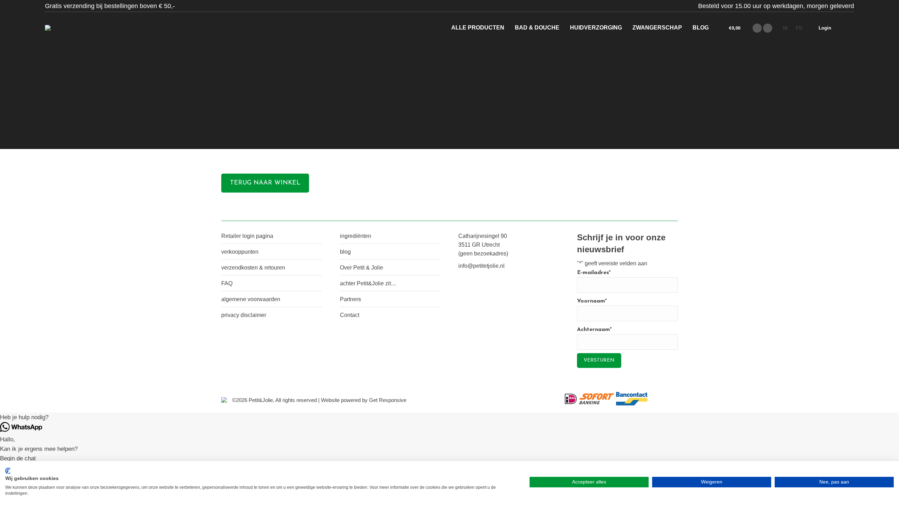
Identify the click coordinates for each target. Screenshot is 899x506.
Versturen (599, 360)
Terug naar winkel (265, 183)
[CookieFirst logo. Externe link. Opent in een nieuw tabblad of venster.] (8, 471)
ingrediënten (355, 236)
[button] (449, 417)
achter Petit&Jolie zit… (368, 283)
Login (825, 28)
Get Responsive (387, 400)
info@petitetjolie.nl (481, 266)
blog (345, 252)
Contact (349, 315)
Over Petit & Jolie (361, 268)
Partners (350, 299)
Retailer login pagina (247, 236)
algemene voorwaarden (250, 299)
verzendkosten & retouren (253, 268)
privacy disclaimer (243, 315)
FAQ (226, 283)
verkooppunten (239, 252)
